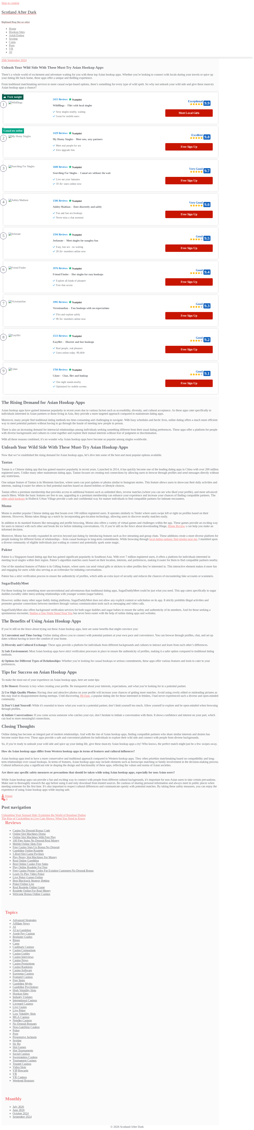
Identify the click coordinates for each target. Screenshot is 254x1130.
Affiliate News (21, 923)
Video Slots (19, 1067)
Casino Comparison (24, 950)
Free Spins (19, 980)
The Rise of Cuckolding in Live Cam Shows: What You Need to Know (43, 818)
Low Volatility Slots (24, 1013)
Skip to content (10, 3)
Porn (15, 1033)
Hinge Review (176, 526)
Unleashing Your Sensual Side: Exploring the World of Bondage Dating (43, 815)
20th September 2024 (14, 60)
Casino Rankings (23, 967)
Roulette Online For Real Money (32, 890)
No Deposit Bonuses (25, 1023)
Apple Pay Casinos (24, 933)
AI (14, 926)
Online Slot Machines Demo (29, 833)
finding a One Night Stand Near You (51, 613)
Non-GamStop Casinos (26, 1027)
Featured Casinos (23, 977)
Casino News (20, 960)
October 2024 (21, 1113)
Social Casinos (21, 1053)
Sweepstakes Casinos (25, 1057)
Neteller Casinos (22, 1020)
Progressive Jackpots (25, 1037)
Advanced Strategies (24, 920)
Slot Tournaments (23, 1050)
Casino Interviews (23, 956)
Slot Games (19, 1047)
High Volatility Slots (24, 990)
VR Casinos (20, 1077)
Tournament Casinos (24, 1060)
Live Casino (20, 1007)
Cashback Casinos (23, 946)
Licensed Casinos (23, 1003)
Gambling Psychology (25, 987)
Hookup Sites (20, 993)
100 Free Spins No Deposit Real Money (36, 840)
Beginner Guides (22, 936)
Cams (16, 943)
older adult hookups (13, 498)
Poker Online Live (23, 884)
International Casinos (25, 1000)
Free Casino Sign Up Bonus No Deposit (36, 847)
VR (15, 1073)
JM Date (85, 695)
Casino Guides (21, 953)
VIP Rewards (20, 1070)
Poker (16, 1030)
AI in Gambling (22, 930)
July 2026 (18, 1106)
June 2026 (19, 1110)
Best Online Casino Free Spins (30, 864)
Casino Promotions (24, 963)
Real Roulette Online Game (29, 887)
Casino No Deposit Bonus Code (31, 830)
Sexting (17, 1040)
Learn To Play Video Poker (28, 874)
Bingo (16, 940)
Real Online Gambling (26, 860)
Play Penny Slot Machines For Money (35, 857)
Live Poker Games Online (28, 877)
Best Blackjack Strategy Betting (31, 880)
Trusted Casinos (22, 1063)
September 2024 (22, 1116)
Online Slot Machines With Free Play (34, 837)
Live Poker (19, 1010)
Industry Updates (22, 997)
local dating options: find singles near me (173, 539)
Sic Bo (16, 1043)
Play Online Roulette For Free (30, 867)
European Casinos (23, 973)
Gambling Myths (22, 983)
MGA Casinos (21, 1017)
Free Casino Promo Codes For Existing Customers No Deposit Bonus (53, 870)
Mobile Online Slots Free (27, 843)
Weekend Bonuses (23, 1080)
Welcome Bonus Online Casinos (31, 894)
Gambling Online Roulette (28, 850)
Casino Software (22, 970)
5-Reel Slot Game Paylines (28, 853)
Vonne (8, 796)
